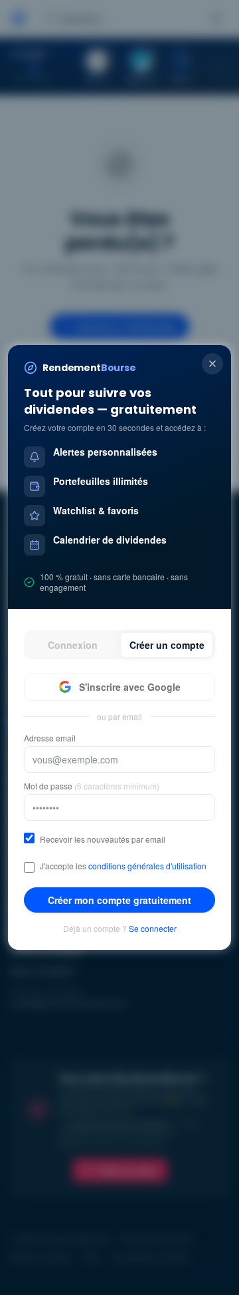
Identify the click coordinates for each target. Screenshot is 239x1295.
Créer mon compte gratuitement (119, 900)
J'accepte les (123, 866)
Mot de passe (91, 786)
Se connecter (153, 928)
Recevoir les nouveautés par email (102, 839)
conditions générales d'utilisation (147, 865)
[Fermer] (212, 363)
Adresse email (50, 738)
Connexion (73, 644)
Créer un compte (166, 644)
